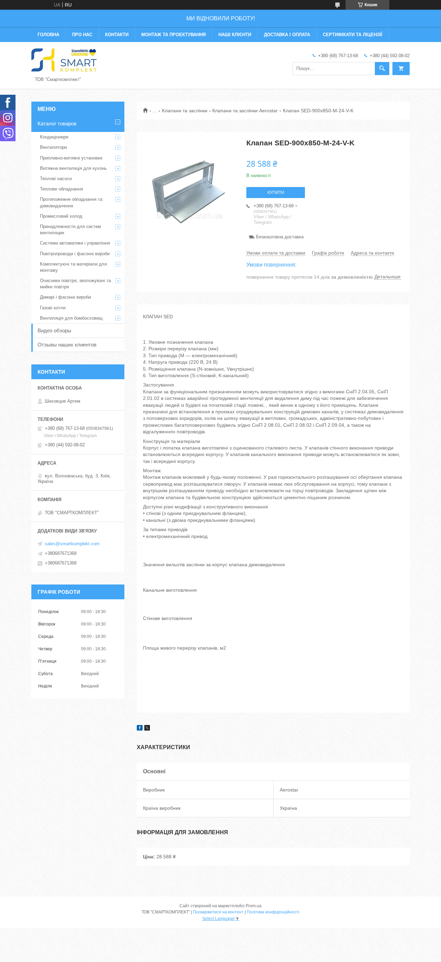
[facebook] (140, 729)
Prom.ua (253, 905)
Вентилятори (53, 147)
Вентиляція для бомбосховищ (71, 318)
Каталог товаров (57, 123)
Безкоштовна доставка (280, 236)
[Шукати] (382, 68)
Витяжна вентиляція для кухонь (73, 168)
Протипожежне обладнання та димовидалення (71, 202)
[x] (147, 729)
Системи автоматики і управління (75, 243)
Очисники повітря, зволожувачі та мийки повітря (75, 283)
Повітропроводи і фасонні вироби (75, 253)
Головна (48, 34)
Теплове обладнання (61, 189)
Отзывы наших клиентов (67, 345)
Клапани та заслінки (184, 110)
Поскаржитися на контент (218, 912)
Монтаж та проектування (173, 34)
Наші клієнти (234, 34)
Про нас (82, 34)
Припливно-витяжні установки (71, 158)
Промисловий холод (61, 216)
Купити (275, 192)
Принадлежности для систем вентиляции (70, 229)
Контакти (117, 34)
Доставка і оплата (287, 34)
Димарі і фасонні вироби (65, 297)
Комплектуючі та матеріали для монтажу (73, 267)
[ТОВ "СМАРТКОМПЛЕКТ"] (64, 60)
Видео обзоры (54, 330)
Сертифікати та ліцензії (352, 34)
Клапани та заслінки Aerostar (245, 110)
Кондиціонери (54, 136)
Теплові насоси (56, 178)
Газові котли (52, 307)
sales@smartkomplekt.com (72, 543)
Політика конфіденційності (273, 912)
